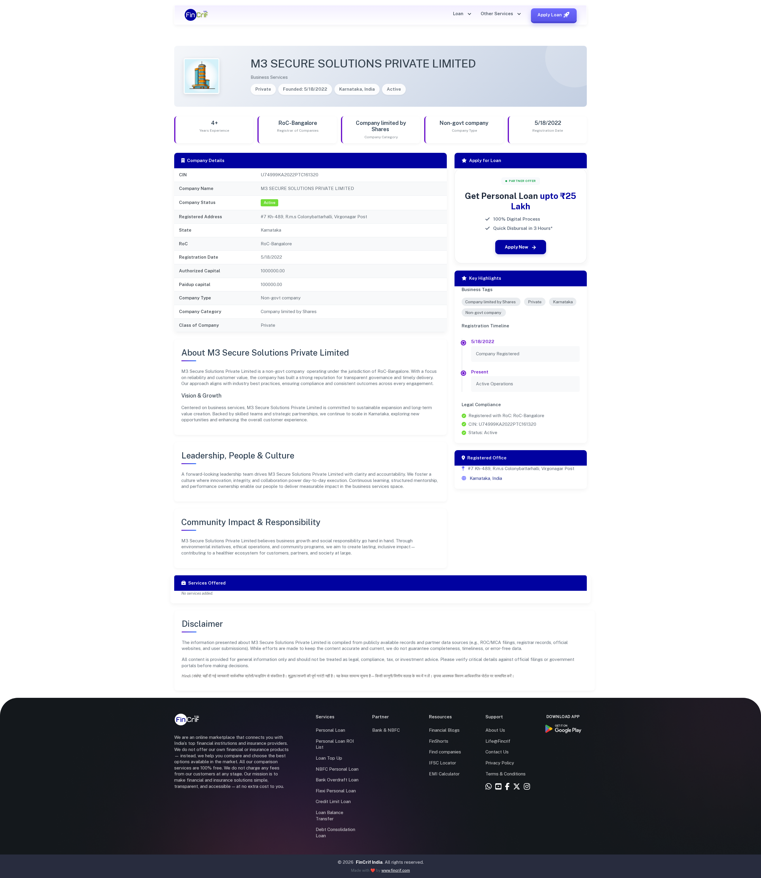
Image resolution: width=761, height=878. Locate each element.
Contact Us (497, 751)
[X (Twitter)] (516, 787)
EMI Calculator (444, 773)
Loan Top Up (329, 758)
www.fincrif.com (395, 870)
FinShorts (438, 741)
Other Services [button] (497, 13)
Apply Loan (549, 14)
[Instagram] (527, 787)
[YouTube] (498, 787)
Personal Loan (330, 730)
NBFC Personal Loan (337, 769)
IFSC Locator (442, 762)
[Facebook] (507, 787)
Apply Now (516, 246)
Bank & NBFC (386, 730)
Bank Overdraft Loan (337, 779)
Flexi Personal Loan (336, 790)
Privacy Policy (499, 762)
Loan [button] (459, 13)
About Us (495, 730)
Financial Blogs (444, 730)
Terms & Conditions (505, 773)
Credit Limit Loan (333, 801)
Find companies (445, 751)
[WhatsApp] (488, 787)
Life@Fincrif (497, 741)
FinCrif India (369, 862)
